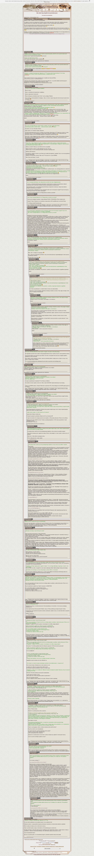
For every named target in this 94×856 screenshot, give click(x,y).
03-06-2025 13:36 (29, 390)
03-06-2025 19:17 (28, 574)
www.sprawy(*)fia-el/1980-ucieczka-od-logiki (38, 762)
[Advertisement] (47, 43)
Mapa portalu (45, 852)
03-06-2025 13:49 (30, 401)
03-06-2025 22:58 (29, 547)
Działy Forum (26, 17)
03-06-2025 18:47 (28, 527)
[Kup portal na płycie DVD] (45, 10)
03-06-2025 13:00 (30, 194)
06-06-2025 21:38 (33, 752)
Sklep (52, 852)
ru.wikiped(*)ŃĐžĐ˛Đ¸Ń (32, 497)
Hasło (47, 842)
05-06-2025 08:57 (36, 334)
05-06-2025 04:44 (35, 322)
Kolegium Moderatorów (59, 846)
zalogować (53, 840)
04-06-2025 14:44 (30, 637)
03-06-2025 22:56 (29, 601)
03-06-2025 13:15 (28, 373)
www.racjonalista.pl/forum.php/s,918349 (31, 120)
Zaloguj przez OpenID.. (47, 843)
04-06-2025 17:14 (33, 275)
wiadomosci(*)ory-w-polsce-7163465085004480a (33, 78)
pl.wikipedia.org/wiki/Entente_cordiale (35, 458)
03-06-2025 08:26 (29, 139)
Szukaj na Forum (33, 846)
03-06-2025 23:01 (28, 86)
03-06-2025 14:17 (30, 207)
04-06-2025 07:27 (31, 441)
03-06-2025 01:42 (27, 102)
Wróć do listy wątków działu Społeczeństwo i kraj (34, 839)
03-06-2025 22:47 (27, 818)
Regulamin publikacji (35, 852)
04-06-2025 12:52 (29, 616)
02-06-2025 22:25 (28, 62)
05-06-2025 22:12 (31, 702)
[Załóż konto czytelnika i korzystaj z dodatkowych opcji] (66, 10)
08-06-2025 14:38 (34, 798)
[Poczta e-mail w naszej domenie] (42, 10)
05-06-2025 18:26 (30, 683)
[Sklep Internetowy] (49, 10)
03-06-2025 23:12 (30, 426)
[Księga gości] (53, 10)
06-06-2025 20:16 (32, 743)
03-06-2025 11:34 (29, 162)
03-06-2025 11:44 (30, 178)
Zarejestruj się (56, 852)
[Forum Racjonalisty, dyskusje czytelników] (38, 10)
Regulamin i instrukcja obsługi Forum (48, 846)
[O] (32, 62)
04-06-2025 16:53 (32, 259)
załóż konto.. (53, 844)
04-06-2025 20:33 (34, 295)
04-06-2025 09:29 (31, 245)
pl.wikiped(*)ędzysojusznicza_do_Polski (35, 472)
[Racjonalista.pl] (47, 8)
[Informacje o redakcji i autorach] (59, 10)
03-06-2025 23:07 (28, 349)
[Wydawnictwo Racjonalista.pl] (56, 10)
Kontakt (61, 852)
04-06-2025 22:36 (34, 304)
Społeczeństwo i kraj (34, 17)
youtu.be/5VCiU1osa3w (29, 100)
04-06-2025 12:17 (29, 559)
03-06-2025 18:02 (27, 519)
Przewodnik (39, 846)
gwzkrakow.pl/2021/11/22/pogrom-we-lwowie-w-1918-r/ (38, 478)
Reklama (49, 852)
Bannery (40, 852)
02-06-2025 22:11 (27, 51)
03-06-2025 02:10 (28, 122)
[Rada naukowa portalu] (62, 10)
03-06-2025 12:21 (27, 364)
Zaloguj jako (38, 842)
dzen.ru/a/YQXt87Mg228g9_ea (34, 508)
